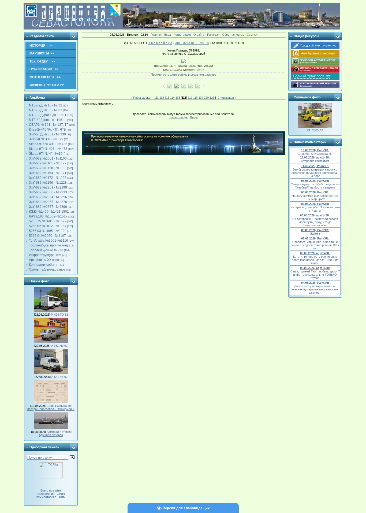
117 (190, 97)
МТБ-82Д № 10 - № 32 (45, 105)
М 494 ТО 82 (59, 314)
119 (201, 97)
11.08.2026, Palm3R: (315, 166)
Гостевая (213, 34)
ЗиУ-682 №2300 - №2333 (48, 192)
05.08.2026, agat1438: (315, 253)
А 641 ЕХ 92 (59, 376)
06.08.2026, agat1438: (315, 215)
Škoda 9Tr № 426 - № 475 (48, 149)
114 (172, 97)
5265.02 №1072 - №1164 (47, 226)
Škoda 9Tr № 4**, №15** (47, 154)
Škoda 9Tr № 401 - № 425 (48, 144)
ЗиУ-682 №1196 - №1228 (48, 182)
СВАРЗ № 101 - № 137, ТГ (48, 125)
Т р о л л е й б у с (160, 43)
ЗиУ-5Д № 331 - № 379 (46, 139)
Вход (167, 34)
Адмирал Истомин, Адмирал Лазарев (55, 433)
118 (195, 97)
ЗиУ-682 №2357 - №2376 (48, 202)
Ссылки (252, 34)
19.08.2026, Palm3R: (315, 150)
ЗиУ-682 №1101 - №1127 (47, 163)
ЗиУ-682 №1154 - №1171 (47, 173)
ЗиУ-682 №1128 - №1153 (47, 168)
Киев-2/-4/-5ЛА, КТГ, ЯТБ (47, 129)
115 (177, 97)
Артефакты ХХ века (44, 260)
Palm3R (200, 69)
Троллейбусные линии (46, 250)
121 (212, 97)
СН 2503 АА (315, 130)
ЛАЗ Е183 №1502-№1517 (48, 216)
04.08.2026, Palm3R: (315, 282)
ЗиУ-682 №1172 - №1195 (47, 178)
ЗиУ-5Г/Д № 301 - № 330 (47, 134)
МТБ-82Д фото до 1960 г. (48, 115)
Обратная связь (233, 34)
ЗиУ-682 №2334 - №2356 (48, 197)
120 (206, 97)
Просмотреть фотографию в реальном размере (183, 74)
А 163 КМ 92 (59, 345)
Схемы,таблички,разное (47, 269)
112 (161, 97)
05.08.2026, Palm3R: (315, 230)
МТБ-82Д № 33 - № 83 (45, 110)
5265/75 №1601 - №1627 (47, 221)
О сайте (198, 34)
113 (167, 97)
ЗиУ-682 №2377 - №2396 (48, 207)
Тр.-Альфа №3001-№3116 (48, 240)
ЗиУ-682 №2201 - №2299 (48, 187)
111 (156, 97)
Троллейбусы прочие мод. (49, 245)
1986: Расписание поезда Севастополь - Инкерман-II (50, 407)
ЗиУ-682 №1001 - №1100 (48, 158)
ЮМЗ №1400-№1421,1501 (49, 211)
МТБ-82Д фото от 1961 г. (47, 120)
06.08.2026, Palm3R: (315, 203)
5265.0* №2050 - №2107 (47, 236)
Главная (156, 34)
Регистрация (182, 34)
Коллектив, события (44, 265)
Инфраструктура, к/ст (45, 255)
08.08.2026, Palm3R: (315, 180)
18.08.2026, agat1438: (315, 157)
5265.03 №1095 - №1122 (47, 231)
